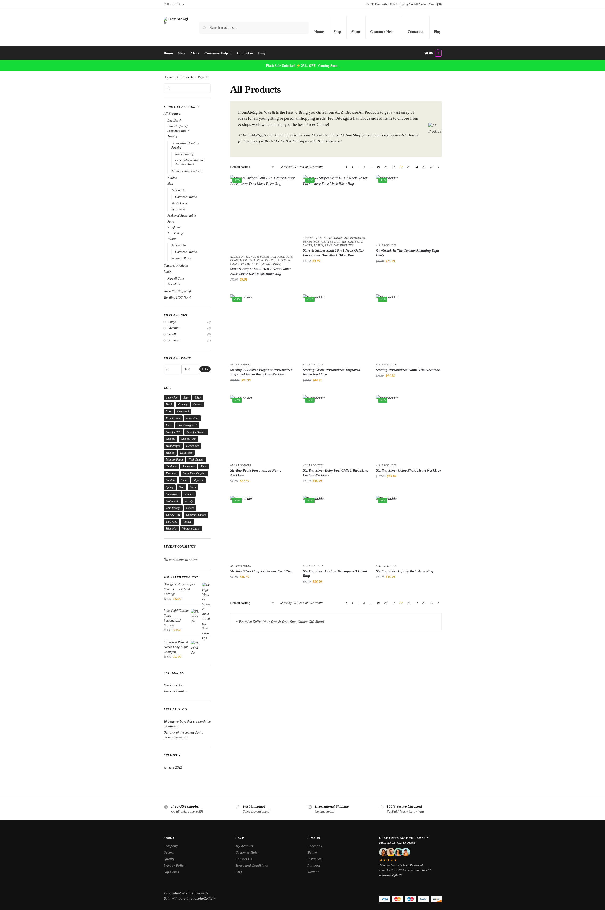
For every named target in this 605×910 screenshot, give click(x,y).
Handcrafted (173, 446)
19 (378, 167)
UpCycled (171, 521)
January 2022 (173, 767)
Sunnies (188, 494)
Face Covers (173, 418)
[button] (432, 53)
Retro (245, 264)
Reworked (171, 473)
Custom (197, 404)
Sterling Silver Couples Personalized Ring (261, 571)
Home (319, 32)
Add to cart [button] (263, 289)
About (355, 32)
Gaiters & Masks (261, 260)
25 (424, 167)
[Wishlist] (288, 182)
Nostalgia (173, 284)
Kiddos (172, 178)
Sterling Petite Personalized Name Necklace (255, 472)
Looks (167, 271)
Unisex (190, 508)
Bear (186, 397)
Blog (437, 32)
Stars (193, 487)
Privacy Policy (174, 865)
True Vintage (175, 233)
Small (172, 334)
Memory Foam (174, 459)
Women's (171, 528)
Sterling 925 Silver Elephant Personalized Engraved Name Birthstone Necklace (261, 372)
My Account (244, 846)
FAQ (238, 872)
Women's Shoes (181, 258)
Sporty (169, 487)
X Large (173, 340)
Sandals (170, 480)
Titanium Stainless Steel (186, 171)
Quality (169, 859)
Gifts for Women (196, 432)
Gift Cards (171, 872)
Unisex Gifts (173, 514)
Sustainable (172, 501)
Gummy (170, 439)
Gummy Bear (188, 439)
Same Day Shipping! (266, 264)
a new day (171, 397)
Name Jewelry (184, 154)
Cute (168, 411)
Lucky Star (186, 452)
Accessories (239, 256)
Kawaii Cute (175, 278)
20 (385, 167)
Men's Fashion (173, 685)
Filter (205, 369)
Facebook (314, 846)
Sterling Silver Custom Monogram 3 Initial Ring (335, 573)
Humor (170, 452)
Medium (173, 328)
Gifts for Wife (173, 432)
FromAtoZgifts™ (187, 425)
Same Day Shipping (194, 473)
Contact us (416, 32)
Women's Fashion (175, 691)
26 (431, 167)
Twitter (312, 852)
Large (172, 322)
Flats (169, 425)
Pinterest (313, 865)
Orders (169, 852)
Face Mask (192, 418)
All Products (184, 77)
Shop (337, 32)
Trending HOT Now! (177, 297)
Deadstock (183, 411)
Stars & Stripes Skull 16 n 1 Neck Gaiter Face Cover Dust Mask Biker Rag (260, 271)
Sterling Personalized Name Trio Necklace (408, 370)
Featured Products (176, 265)
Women (172, 238)
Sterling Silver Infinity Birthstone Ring (404, 571)
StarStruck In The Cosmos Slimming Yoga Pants (407, 253)
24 (416, 167)
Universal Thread (196, 514)
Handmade (192, 446)
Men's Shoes (179, 203)
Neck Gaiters (196, 459)
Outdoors (171, 466)
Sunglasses (174, 227)
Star (181, 487)
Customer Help (382, 32)
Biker (198, 397)
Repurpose (189, 466)
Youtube (313, 872)
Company (171, 846)
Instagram (315, 859)
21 (393, 167)
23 (408, 167)
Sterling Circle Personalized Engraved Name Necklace (331, 372)
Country (182, 404)
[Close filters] (212, 86)
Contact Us (243, 859)
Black (169, 404)
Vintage (187, 521)
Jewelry (172, 136)
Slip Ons (198, 480)
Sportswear (178, 209)
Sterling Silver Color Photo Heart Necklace (408, 470)
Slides (184, 480)
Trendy (189, 501)
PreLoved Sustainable (181, 215)
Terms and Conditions (251, 865)
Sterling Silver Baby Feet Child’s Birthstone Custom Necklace (335, 472)
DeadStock (238, 260)
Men (170, 183)
